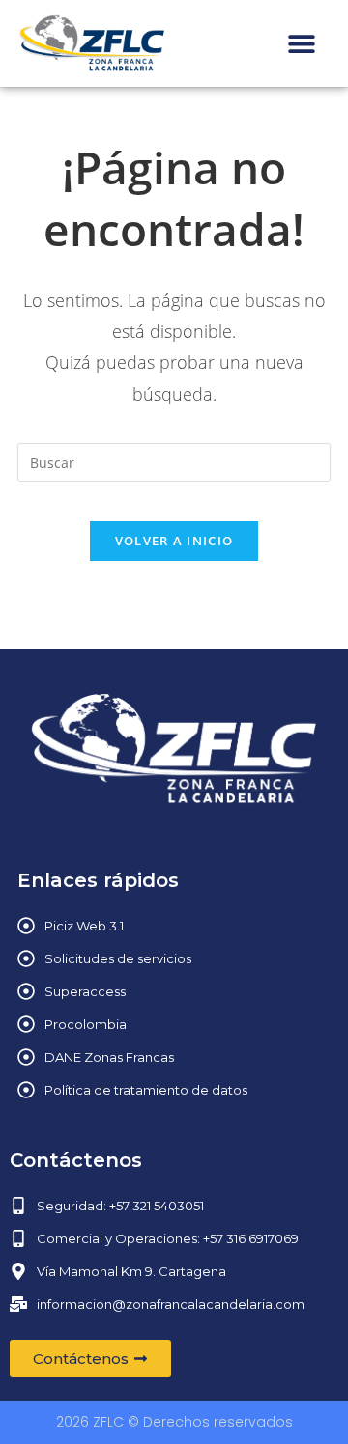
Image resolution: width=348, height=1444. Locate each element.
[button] (302, 43)
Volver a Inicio (174, 540)
